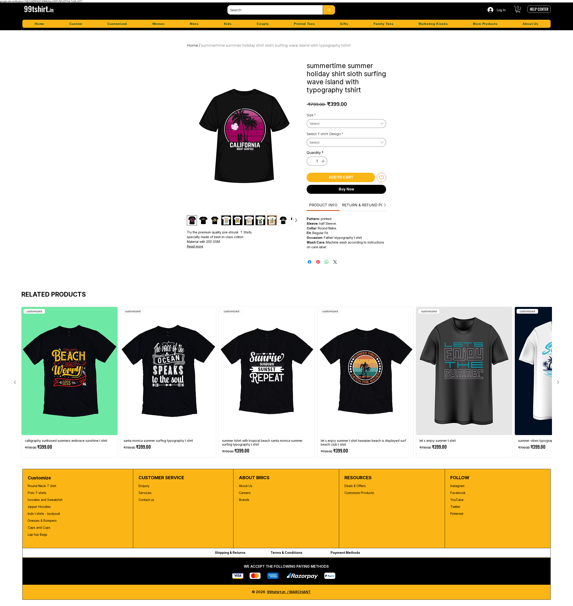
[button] (518, 9)
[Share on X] (335, 262)
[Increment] (323, 161)
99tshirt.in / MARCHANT (289, 592)
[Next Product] (558, 382)
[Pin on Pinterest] (318, 262)
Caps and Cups (39, 527)
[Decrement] (310, 161)
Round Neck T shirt (42, 486)
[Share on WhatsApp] (326, 262)
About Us (245, 486)
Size (311, 115)
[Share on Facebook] (309, 262)
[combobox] (346, 123)
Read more (195, 246)
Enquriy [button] (144, 486)
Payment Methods (345, 552)
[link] (323, 205)
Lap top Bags (37, 534)
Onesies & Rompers (42, 520)
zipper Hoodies (39, 507)
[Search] (329, 10)
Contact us (146, 500)
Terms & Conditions (286, 552)
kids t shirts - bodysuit (44, 513)
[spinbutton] (317, 161)
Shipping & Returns (230, 552)
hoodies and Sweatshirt (45, 500)
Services (145, 493)
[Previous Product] (15, 382)
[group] (286, 382)
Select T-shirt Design (325, 134)
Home (192, 45)
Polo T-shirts (37, 493)
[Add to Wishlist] (381, 177)
